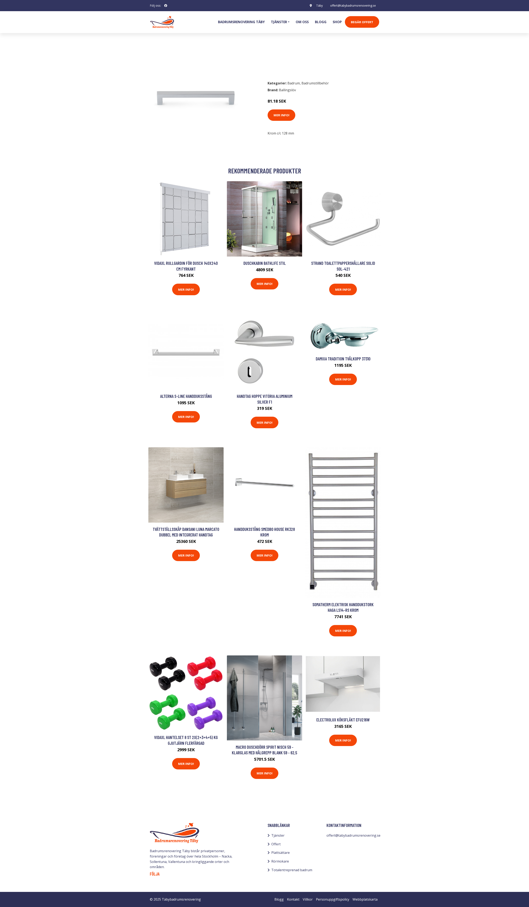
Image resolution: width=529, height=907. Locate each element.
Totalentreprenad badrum (291, 870)
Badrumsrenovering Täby (241, 22)
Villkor (308, 899)
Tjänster (278, 835)
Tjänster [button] (279, 22)
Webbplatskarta (365, 899)
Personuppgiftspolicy (332, 899)
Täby (319, 5)
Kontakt (293, 899)
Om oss (302, 22)
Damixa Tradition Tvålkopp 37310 (343, 358)
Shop (337, 22)
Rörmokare (280, 861)
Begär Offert (362, 22)
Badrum (160, 59)
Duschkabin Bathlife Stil (264, 263)
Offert (276, 844)
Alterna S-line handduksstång (186, 396)
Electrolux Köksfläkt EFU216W (343, 719)
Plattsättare (280, 852)
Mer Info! (281, 115)
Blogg (320, 22)
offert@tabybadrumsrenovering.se (353, 5)
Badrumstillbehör (185, 59)
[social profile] (166, 6)
